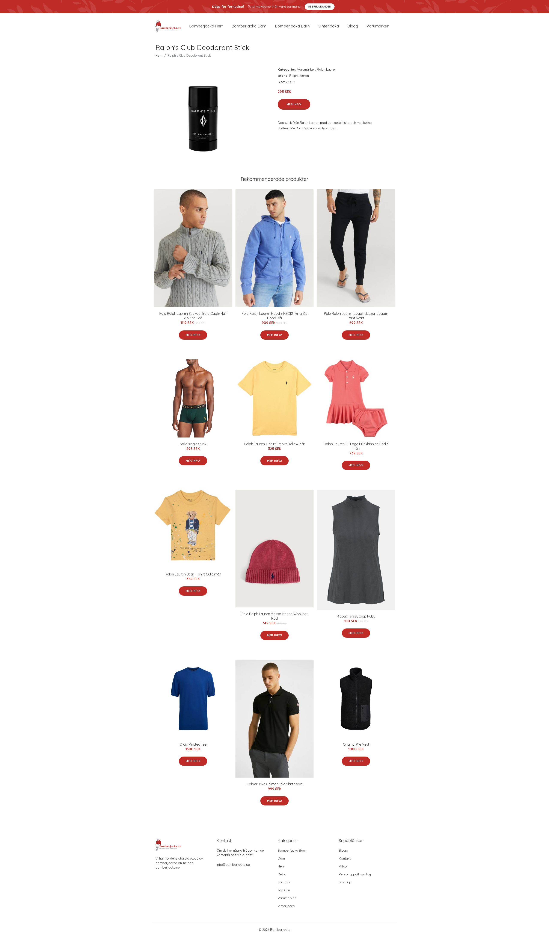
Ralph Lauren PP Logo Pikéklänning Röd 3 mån (356, 446)
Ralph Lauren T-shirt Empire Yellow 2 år (274, 444)
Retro (282, 874)
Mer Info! (294, 104)
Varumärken (378, 26)
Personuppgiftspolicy (355, 874)
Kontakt (345, 858)
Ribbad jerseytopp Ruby (356, 616)
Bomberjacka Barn (292, 850)
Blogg (352, 26)
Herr (281, 866)
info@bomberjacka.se (233, 865)
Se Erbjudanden (319, 6)
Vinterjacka (328, 26)
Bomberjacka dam (249, 26)
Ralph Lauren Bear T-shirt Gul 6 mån (193, 574)
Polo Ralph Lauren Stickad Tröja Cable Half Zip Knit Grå (193, 315)
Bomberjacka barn (292, 26)
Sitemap (345, 882)
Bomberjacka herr (206, 26)
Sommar (284, 882)
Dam (281, 858)
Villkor (343, 866)
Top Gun (284, 890)
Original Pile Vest (356, 744)
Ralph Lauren (326, 69)
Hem (158, 55)
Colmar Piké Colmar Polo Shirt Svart (275, 784)
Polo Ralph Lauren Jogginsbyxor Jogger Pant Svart (356, 315)
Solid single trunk (193, 444)
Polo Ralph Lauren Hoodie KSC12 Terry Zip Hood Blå (275, 315)
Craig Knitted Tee (193, 744)
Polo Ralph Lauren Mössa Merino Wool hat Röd (274, 616)
